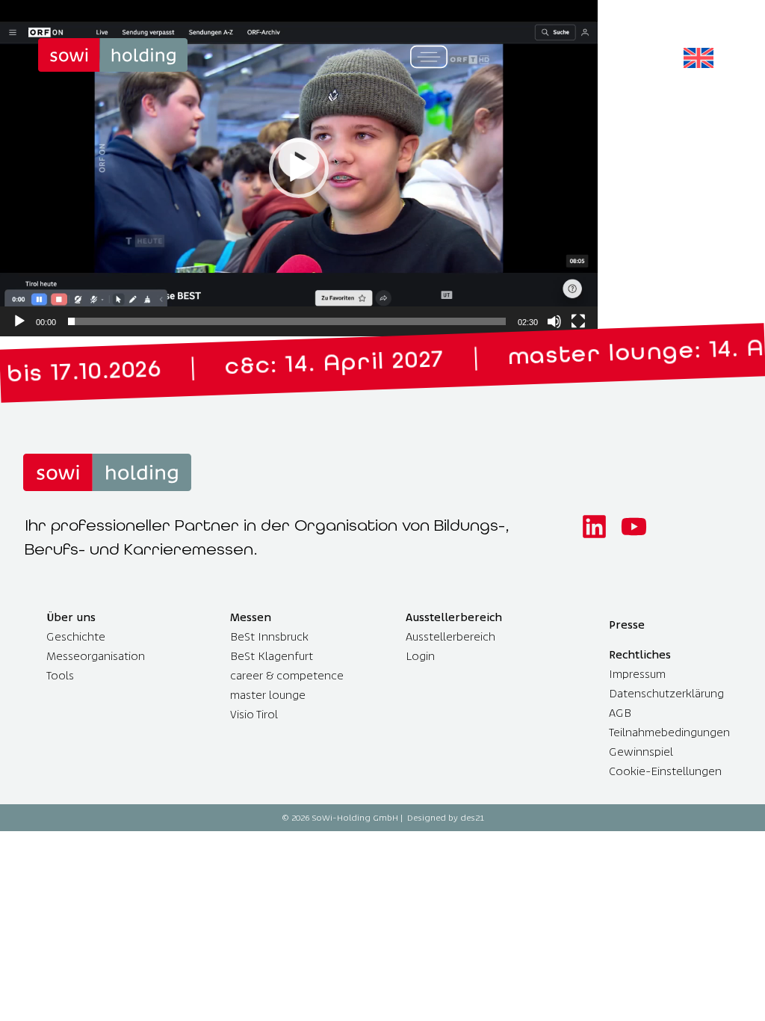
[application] (299, 168)
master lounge (268, 695)
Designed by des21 (445, 817)
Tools (60, 675)
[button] (299, 168)
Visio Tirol (254, 714)
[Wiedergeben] (19, 321)
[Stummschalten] (554, 321)
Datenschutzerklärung (666, 693)
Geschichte (75, 636)
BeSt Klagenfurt (271, 656)
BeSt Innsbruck (269, 636)
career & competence (287, 675)
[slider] (287, 321)
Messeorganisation (95, 656)
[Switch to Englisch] (698, 58)
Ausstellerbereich (450, 636)
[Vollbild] (578, 321)
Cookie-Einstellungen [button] (665, 771)
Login (420, 656)
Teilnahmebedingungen (669, 732)
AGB (620, 713)
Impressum (637, 674)
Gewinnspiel (641, 751)
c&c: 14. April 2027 (260, 365)
